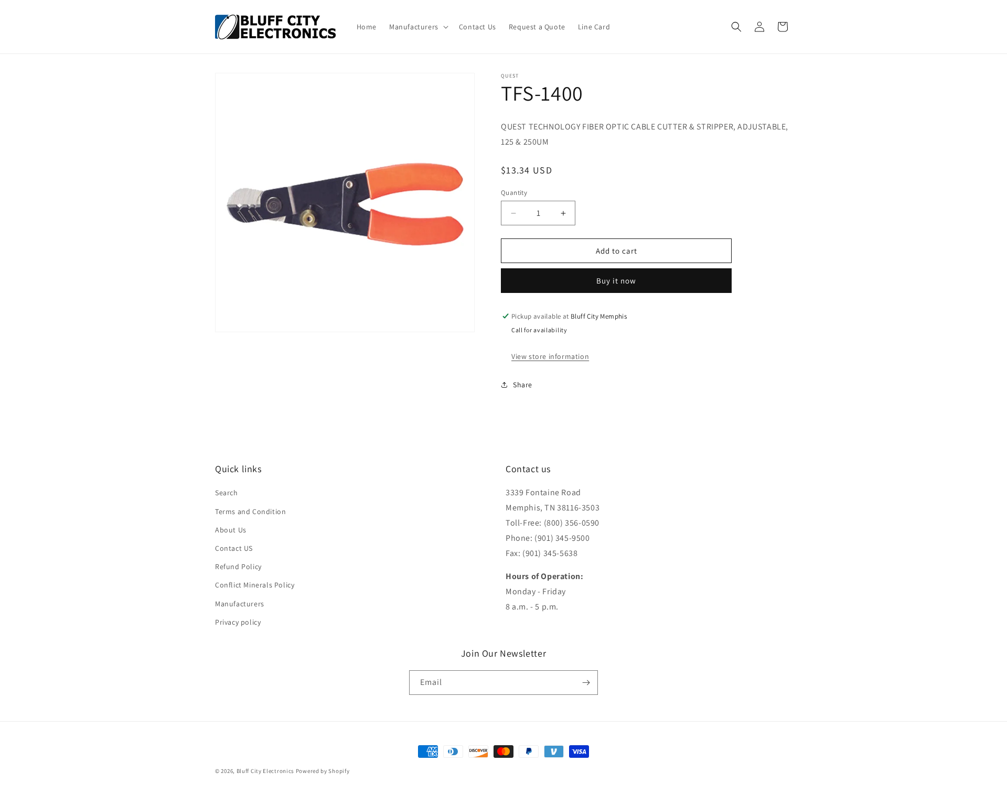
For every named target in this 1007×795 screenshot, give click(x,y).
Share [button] (522, 384)
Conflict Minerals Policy (254, 585)
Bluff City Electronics (266, 771)
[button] (418, 27)
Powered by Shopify (323, 771)
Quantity (514, 192)
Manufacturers (239, 603)
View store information (550, 356)
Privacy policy (238, 622)
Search (226, 493)
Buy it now (616, 281)
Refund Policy (238, 567)
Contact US (234, 548)
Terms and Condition (250, 511)
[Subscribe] (585, 682)
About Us (231, 530)
